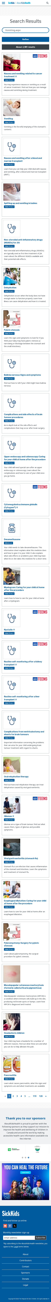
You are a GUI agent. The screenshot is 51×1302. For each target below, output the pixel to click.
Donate (25, 1278)
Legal (16, 1246)
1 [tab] (22, 1157)
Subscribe (40, 1237)
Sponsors (25, 1272)
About (25, 1254)
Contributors (26, 1260)
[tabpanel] (14, 1149)
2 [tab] (25, 1157)
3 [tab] (28, 1157)
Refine (25, 39)
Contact (25, 1266)
